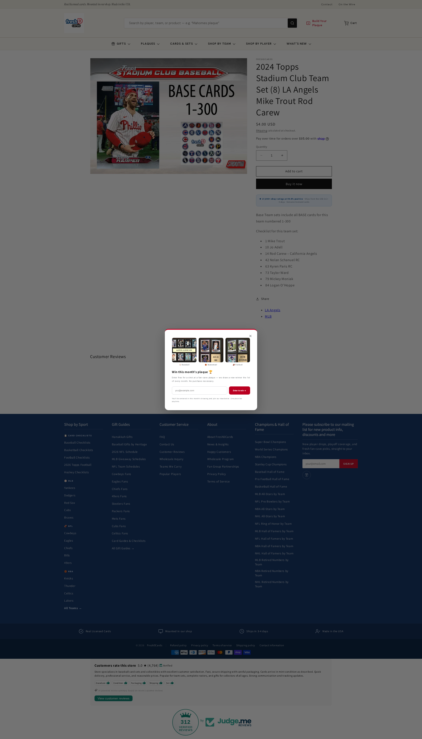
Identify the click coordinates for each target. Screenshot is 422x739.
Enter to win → (239, 390)
